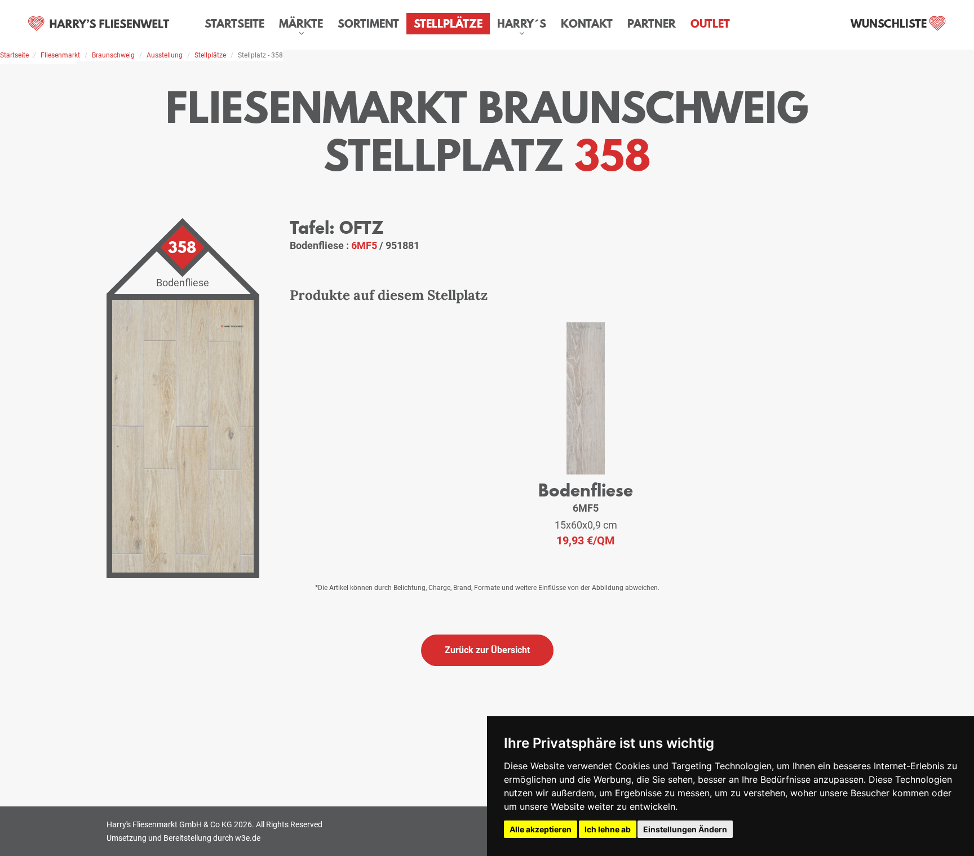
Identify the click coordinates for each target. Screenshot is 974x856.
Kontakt (587, 23)
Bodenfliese (585, 490)
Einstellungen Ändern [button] (685, 829)
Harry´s (521, 23)
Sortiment (368, 23)
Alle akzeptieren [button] (541, 829)
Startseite (234, 23)
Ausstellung (165, 55)
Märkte (301, 23)
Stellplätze (448, 23)
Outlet (710, 23)
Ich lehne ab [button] (608, 829)
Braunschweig (113, 55)
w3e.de (247, 837)
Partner (651, 23)
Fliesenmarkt (60, 55)
